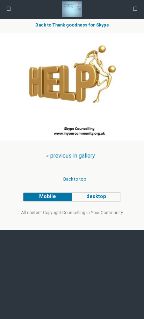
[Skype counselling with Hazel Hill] (72, 143)
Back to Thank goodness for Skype (72, 25)
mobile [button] (47, 196)
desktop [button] (96, 196)
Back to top (74, 179)
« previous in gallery (70, 155)
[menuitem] (70, 155)
